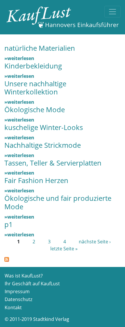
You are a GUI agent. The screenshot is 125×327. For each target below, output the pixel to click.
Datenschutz (18, 299)
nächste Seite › (95, 241)
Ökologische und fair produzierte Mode (57, 202)
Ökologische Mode (34, 109)
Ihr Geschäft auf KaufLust (32, 283)
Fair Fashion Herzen (36, 180)
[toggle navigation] (112, 11)
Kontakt (13, 307)
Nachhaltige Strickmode (42, 145)
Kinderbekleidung (33, 66)
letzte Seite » (64, 248)
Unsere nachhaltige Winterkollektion (35, 88)
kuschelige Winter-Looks (43, 127)
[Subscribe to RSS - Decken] (6, 259)
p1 (8, 224)
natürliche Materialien (39, 48)
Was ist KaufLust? (24, 275)
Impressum (17, 291)
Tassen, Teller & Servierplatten (52, 163)
